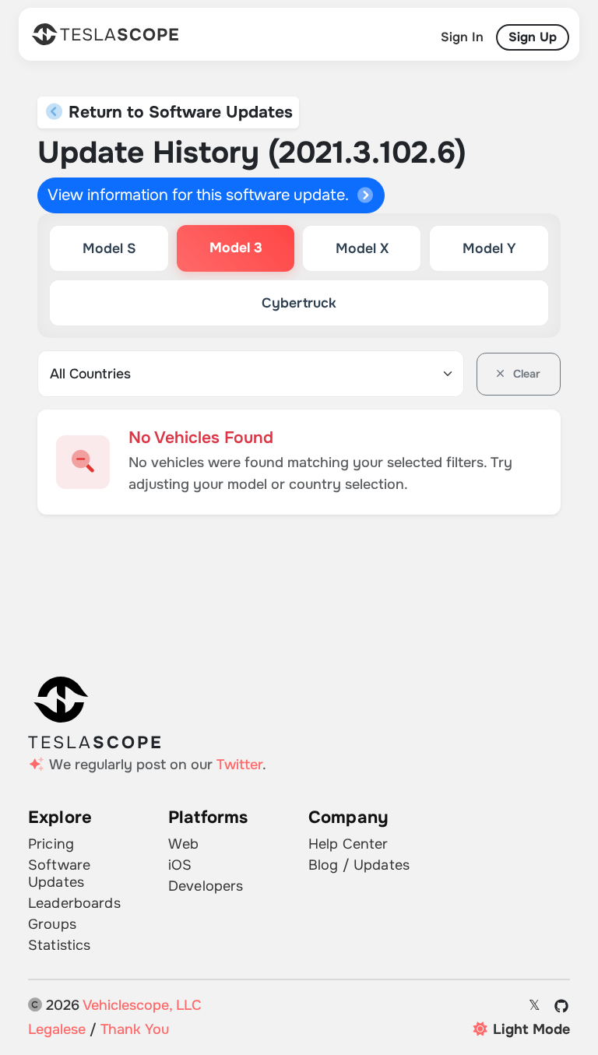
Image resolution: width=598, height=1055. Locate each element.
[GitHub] (562, 1006)
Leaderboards (74, 903)
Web (183, 844)
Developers (205, 886)
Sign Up (532, 37)
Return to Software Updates (178, 112)
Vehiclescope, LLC (142, 1005)
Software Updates (59, 873)
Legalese (57, 1029)
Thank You (134, 1029)
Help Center (348, 844)
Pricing (51, 844)
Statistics (59, 945)
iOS (180, 865)
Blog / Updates (359, 865)
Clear (525, 374)
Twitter (239, 764)
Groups (52, 924)
